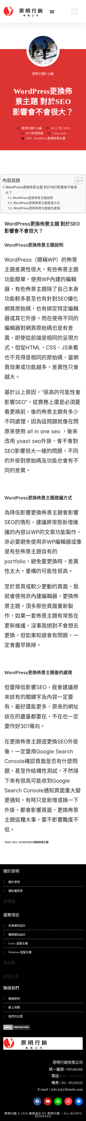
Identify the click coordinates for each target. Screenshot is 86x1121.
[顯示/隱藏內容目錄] (76, 180)
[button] (52, 11)
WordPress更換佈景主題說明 (33, 198)
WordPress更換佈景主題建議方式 (36, 203)
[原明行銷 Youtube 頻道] (48, 1101)
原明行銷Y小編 (43, 73)
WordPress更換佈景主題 (49, 138)
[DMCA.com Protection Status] (16, 1027)
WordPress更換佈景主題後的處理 (36, 208)
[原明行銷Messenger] (79, 1101)
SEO (29, 138)
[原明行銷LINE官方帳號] (58, 1101)
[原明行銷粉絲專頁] (37, 1101)
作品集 (9, 963)
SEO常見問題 (34, 133)
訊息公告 (11, 976)
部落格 (9, 901)
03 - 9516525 (72, 1076)
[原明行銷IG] (68, 1101)
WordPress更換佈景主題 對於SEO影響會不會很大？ (41, 190)
